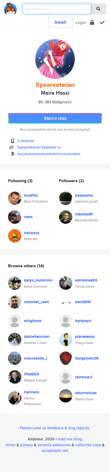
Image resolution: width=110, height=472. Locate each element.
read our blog (70, 439)
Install (60, 22)
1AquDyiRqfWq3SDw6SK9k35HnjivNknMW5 (48, 154)
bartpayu (83, 321)
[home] (10, 7)
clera (28, 217)
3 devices (25, 141)
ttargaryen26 (87, 358)
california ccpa (88, 445)
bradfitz (31, 195)
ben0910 (83, 302)
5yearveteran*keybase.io (39, 147)
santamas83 (86, 280)
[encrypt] (92, 22)
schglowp (33, 321)
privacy (26, 445)
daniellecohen (37, 336)
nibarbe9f (84, 214)
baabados (84, 195)
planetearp (85, 336)
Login (81, 22)
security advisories (54, 445)
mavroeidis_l (35, 358)
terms (10, 445)
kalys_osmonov (38, 280)
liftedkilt (31, 374)
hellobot (31, 233)
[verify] (102, 22)
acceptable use (55, 450)
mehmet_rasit (36, 302)
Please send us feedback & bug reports (54, 428)
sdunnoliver (86, 393)
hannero (31, 392)
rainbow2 (83, 377)
